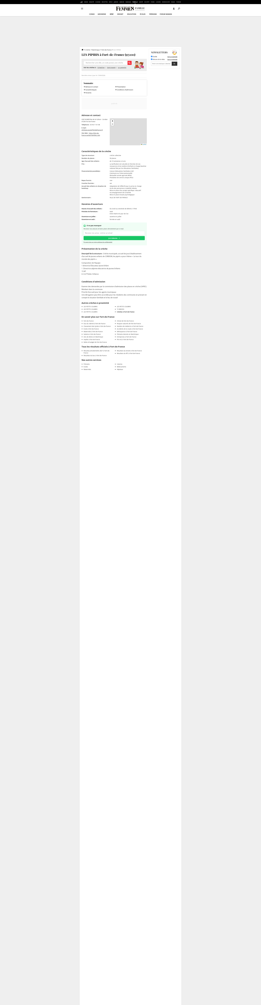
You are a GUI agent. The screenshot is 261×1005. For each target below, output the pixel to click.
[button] (112, 121)
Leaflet (144, 144)
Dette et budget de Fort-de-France (95, 342)
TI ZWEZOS (120, 309)
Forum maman (166, 14)
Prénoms (153, 14)
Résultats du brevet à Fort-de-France (129, 351)
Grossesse (102, 14)
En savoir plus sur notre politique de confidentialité (98, 242)
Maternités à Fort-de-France (93, 331)
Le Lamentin (122, 67)
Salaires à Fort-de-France (92, 334)
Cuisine (97, 2)
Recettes (105, 2)
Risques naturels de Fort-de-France (129, 324)
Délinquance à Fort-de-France (127, 331)
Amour (121, 2)
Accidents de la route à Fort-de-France (130, 329)
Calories (119, 364)
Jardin (116, 2)
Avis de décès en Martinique (93, 337)
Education (131, 14)
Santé (141, 2)
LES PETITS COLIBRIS (90, 306)
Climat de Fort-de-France (125, 321)
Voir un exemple (172, 57)
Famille (135, 2)
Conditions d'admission (125, 90)
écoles (142, 14)
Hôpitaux (120, 369)
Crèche (87, 50)
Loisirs (158, 2)
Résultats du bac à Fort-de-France (95, 355)
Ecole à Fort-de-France (91, 329)
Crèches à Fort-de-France (125, 312)
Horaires (88, 93)
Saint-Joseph (111, 67)
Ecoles (86, 367)
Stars (153, 2)
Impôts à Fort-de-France (92, 339)
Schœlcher (101, 67)
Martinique (96, 50)
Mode (86, 2)
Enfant (120, 14)
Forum (178, 2)
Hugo (173, 2)
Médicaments (121, 367)
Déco (110, 2)
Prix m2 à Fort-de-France (125, 339)
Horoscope (166, 2)
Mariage (128, 2)
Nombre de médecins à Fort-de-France (130, 326)
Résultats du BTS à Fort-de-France (128, 353)
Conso (92, 14)
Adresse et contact (91, 87)
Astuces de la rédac (158, 59)
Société (146, 2)
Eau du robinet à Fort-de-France (94, 324)
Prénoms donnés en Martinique (128, 334)
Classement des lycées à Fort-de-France (97, 326)
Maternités (87, 369)
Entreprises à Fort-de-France (126, 337)
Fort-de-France (107, 50)
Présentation (121, 87)
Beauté (91, 2)
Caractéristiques (91, 90)
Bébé (111, 14)
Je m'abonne (112, 238)
